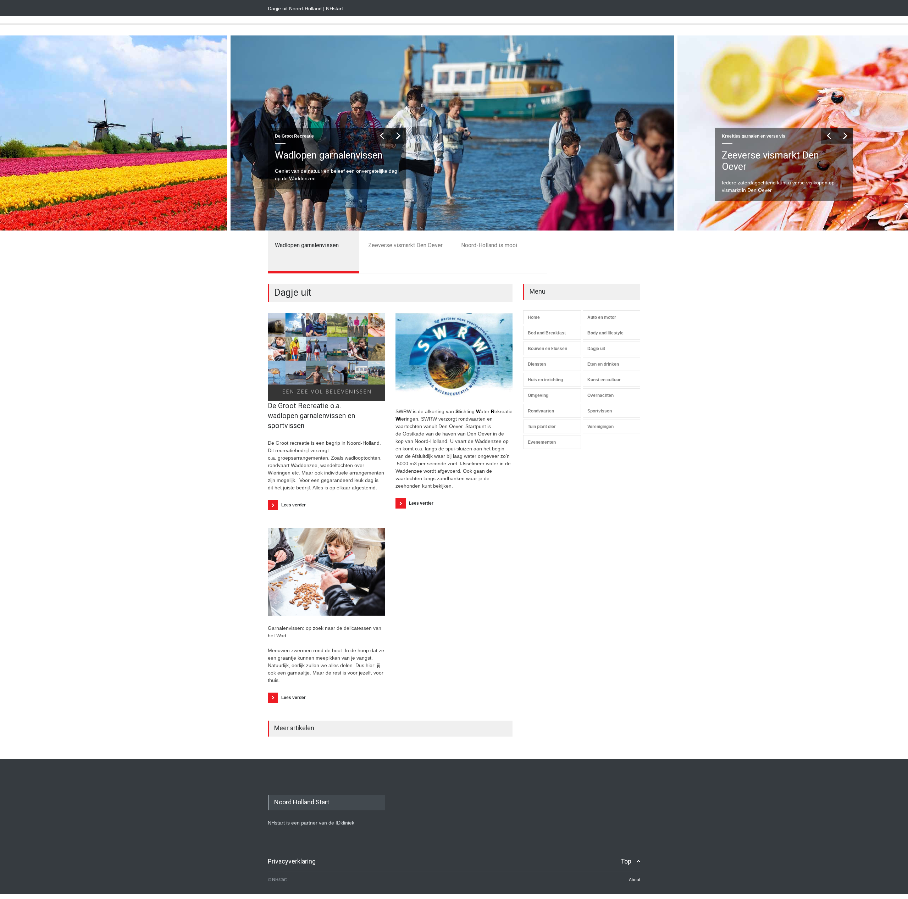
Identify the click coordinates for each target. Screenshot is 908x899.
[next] (398, 136)
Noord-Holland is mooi (769, 155)
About (634, 879)
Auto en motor (601, 317)
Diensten (537, 364)
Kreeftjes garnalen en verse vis (306, 136)
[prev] (382, 136)
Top (626, 861)
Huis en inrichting (545, 379)
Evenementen (542, 442)
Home (534, 317)
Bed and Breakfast (547, 333)
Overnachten (600, 395)
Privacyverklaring (292, 861)
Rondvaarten (541, 411)
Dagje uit (596, 348)
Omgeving (538, 395)
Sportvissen (599, 411)
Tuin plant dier (542, 426)
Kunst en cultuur (604, 379)
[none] (326, 357)
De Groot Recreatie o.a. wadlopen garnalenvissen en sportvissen (311, 415)
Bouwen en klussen (547, 348)
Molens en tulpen (739, 136)
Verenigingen (600, 426)
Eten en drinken (603, 364)
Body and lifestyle (605, 333)
